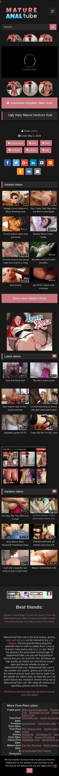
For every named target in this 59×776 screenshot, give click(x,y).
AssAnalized (28, 723)
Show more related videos (29, 298)
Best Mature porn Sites (16, 618)
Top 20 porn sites (47, 723)
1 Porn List (50, 615)
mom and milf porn (16, 640)
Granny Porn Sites (44, 621)
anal (34, 143)
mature (32, 150)
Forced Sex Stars (35, 615)
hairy (47, 143)
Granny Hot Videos (44, 737)
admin (34, 131)
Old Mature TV (43, 734)
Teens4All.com (30, 718)
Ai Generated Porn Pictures (36, 751)
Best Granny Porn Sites (22, 621)
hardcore (15, 150)
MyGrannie (28, 734)
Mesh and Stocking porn (35, 710)
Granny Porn (35, 618)
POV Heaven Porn (32, 729)
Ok (29, 770)
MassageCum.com (39, 712)
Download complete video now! (31, 103)
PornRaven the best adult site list (21, 692)
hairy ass (37, 649)
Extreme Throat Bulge (14, 615)
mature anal (17, 143)
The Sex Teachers (31, 745)
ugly (47, 150)
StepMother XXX (31, 740)
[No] (55, 765)
